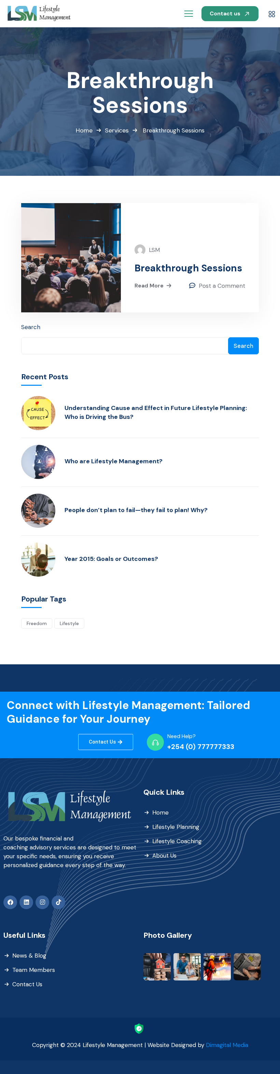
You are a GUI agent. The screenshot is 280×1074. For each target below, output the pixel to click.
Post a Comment (222, 285)
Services (117, 130)
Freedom (37, 623)
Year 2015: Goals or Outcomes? (111, 559)
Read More (149, 285)
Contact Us (27, 984)
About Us (164, 855)
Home (84, 130)
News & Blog (29, 955)
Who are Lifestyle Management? (114, 461)
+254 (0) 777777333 (200, 746)
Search (30, 327)
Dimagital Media (227, 1045)
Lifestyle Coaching (177, 841)
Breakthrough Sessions (188, 268)
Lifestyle (69, 623)
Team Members (33, 970)
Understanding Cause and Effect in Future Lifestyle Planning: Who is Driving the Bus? (156, 412)
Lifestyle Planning (175, 827)
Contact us (226, 13)
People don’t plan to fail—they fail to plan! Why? (136, 510)
